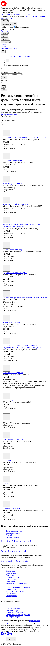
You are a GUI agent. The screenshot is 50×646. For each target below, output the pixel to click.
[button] (3, 44)
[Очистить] (4, 77)
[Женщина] (6, 156)
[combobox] (11, 72)
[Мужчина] (6, 133)
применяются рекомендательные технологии (20, 622)
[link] (5, 39)
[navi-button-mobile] (3, 51)
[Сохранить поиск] (3, 87)
